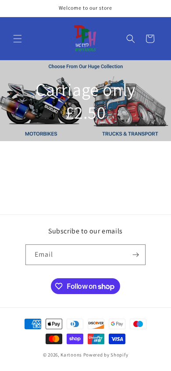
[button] (17, 38)
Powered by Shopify (105, 355)
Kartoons (71, 355)
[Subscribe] (135, 254)
